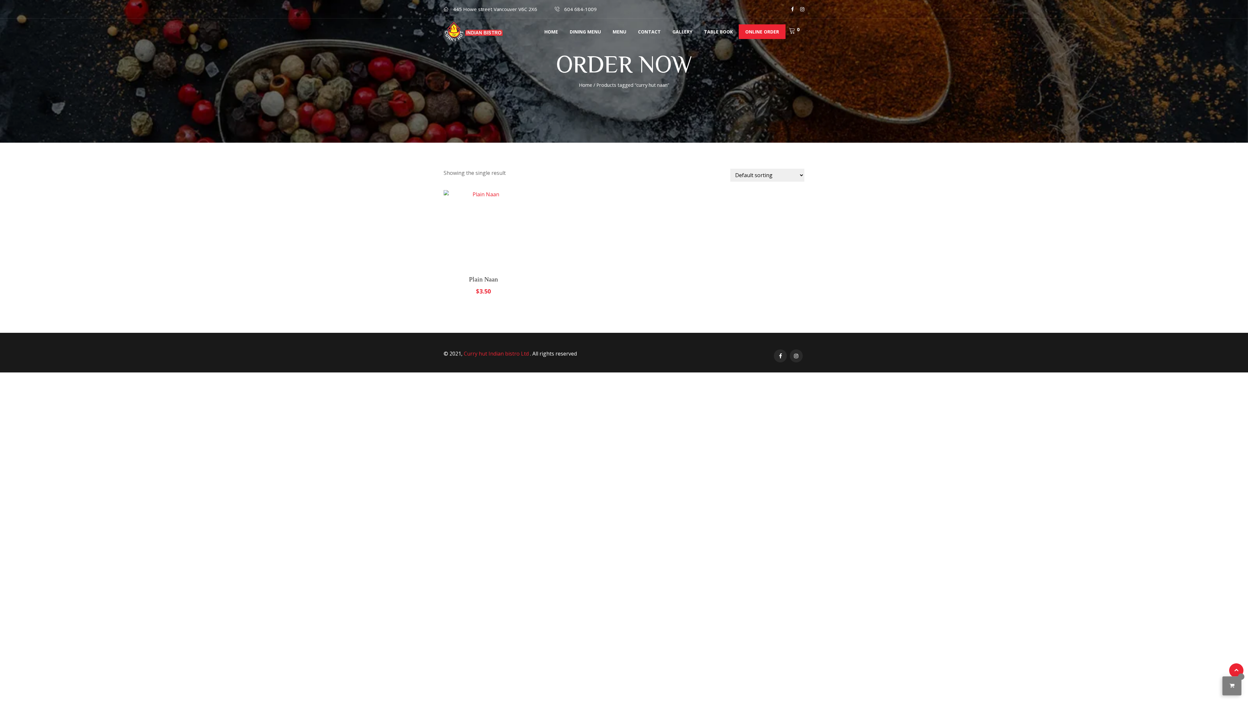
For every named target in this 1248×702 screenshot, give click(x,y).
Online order (762, 32)
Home (551, 32)
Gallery (682, 32)
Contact (649, 32)
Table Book (718, 32)
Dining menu (585, 32)
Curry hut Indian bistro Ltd (497, 353)
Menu (619, 32)
